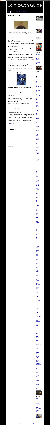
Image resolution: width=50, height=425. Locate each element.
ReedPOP (37, 311)
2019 (36, 94)
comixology (37, 158)
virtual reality (37, 375)
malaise (37, 251)
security (37, 332)
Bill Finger (37, 133)
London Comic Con (38, 246)
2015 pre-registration (38, 86)
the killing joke (37, 360)
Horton (37, 225)
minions (37, 262)
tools (36, 367)
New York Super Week (38, 278)
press (37, 304)
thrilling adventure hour (38, 364)
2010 (36, 78)
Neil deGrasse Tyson (38, 270)
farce (36, 196)
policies (37, 299)
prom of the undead (38, 309)
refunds (37, 312)
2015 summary (38, 87)
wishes (37, 383)
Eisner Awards (37, 184)
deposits (37, 176)
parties (37, 291)
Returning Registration (38, 316)
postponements (38, 301)
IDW (36, 229)
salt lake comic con (38, 320)
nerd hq (37, 272)
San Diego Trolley (38, 61)
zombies (37, 387)
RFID (36, 317)
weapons (37, 379)
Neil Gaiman (37, 271)
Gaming (37, 206)
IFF (36, 230)
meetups (37, 259)
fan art (37, 193)
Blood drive (37, 135)
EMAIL (36, 72)
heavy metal (37, 222)
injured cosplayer (38, 233)
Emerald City (37, 185)
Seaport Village (38, 62)
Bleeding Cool (37, 134)
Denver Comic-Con (38, 175)
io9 (36, 411)
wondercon (37, 384)
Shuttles (37, 336)
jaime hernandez (38, 235)
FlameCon (37, 200)
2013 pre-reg (37, 83)
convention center (38, 165)
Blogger (33, 423)
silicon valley (37, 337)
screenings (37, 328)
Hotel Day (37, 226)
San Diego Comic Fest (38, 321)
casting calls (37, 139)
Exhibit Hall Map (38, 404)
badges (37, 127)
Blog (9, 11)
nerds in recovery (38, 275)
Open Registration (38, 284)
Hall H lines (37, 218)
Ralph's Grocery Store (38, 53)
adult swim (37, 106)
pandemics (37, 287)
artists (37, 117)
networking (37, 276)
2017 (36, 91)
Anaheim (37, 110)
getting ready (37, 208)
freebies (37, 202)
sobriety (37, 340)
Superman (37, 352)
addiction (37, 105)
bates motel (37, 130)
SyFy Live (37, 355)
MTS (36, 266)
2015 (36, 85)
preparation (37, 303)
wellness (37, 381)
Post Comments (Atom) (13, 146)
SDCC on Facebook (38, 403)
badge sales (37, 126)
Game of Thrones (38, 205)
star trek (37, 347)
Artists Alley (37, 118)
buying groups (37, 137)
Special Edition (37, 343)
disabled (37, 177)
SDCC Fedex (37, 55)
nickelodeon (37, 280)
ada (36, 104)
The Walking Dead (38, 363)
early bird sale (37, 181)
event (37, 187)
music (37, 268)
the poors (37, 361)
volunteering (37, 377)
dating (37, 172)
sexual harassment (38, 334)
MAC (36, 249)
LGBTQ (37, 242)
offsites (37, 282)
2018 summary (38, 93)
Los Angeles (37, 247)
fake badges (37, 192)
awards (37, 122)
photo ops (37, 296)
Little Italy (37, 63)
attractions (37, 119)
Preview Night (37, 305)
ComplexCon (37, 159)
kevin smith (37, 239)
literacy (37, 245)
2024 (36, 99)
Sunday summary (38, 351)
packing (37, 286)
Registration (37, 313)
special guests (37, 345)
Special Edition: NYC (38, 344)
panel (37, 288)
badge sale (37, 125)
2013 (36, 81)
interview (37, 234)
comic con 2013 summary (38, 150)
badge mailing (37, 123)
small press (37, 339)
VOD (36, 376)
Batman (37, 131)
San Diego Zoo (38, 59)
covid (36, 167)
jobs (36, 238)
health (37, 221)
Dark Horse (37, 171)
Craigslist (37, 168)
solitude (37, 341)
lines (36, 243)
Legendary (37, 241)
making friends (37, 250)
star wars (37, 348)
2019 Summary (38, 95)
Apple (37, 113)
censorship (37, 142)
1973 (36, 77)
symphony (37, 356)
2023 (36, 98)
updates (37, 372)
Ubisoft (37, 371)
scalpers (37, 325)
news (36, 279)
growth (37, 214)
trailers (37, 368)
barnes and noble (38, 129)
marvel (37, 255)
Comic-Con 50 (37, 153)
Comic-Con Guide (24, 5)
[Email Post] (13, 123)
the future (37, 359)
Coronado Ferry (38, 57)
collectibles (37, 147)
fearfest (37, 197)
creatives (37, 169)
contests (37, 163)
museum (37, 267)
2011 (36, 79)
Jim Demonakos (38, 237)
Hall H (37, 217)
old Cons (37, 283)
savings (37, 324)
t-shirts (37, 357)
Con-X (37, 160)
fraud (36, 201)
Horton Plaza (37, 58)
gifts (36, 209)
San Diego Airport (38, 54)
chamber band (37, 143)
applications (37, 114)
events (37, 188)
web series (37, 380)
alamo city (37, 109)
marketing (37, 254)
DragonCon (37, 180)
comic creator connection (37, 152)
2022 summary (38, 97)
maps (37, 253)
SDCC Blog (37, 407)
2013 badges (37, 82)
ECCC (37, 183)
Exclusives (37, 189)
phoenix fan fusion (38, 295)
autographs (37, 121)
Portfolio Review (38, 300)
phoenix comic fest (38, 292)
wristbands (37, 385)
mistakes (37, 263)
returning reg (37, 315)
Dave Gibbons (37, 173)
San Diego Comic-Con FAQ (15, 11)
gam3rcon (37, 204)
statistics (37, 349)
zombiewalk (37, 388)
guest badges (37, 216)
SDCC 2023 (37, 329)
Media (37, 258)
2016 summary (38, 90)
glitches (37, 210)
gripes (37, 213)
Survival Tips (24, 11)
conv (36, 164)
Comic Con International (37, 402)
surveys (37, 353)
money (37, 264)
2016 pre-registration (38, 89)
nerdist (37, 274)
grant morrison (37, 212)
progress (37, 308)
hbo (36, 220)
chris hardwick (37, 146)
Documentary (37, 179)
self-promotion (37, 333)
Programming (37, 307)
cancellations (37, 138)
